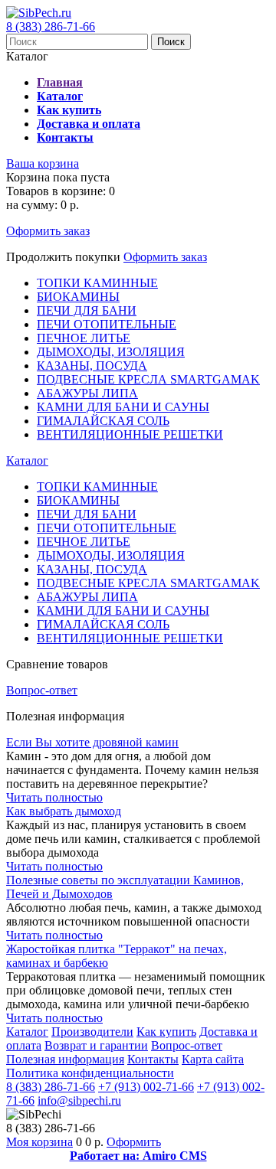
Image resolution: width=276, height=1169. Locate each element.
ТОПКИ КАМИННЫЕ (97, 282)
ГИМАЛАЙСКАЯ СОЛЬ (103, 420)
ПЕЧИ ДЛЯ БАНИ (86, 310)
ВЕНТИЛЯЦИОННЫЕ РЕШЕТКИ (130, 434)
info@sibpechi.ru (79, 1100)
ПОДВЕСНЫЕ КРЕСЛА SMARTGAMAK (148, 379)
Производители (92, 1031)
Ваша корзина (42, 163)
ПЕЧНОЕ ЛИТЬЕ (83, 337)
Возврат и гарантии (96, 1045)
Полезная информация (65, 1059)
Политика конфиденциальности (90, 1072)
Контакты (153, 1059)
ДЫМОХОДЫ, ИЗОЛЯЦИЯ (111, 351)
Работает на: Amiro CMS (138, 1155)
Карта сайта (213, 1059)
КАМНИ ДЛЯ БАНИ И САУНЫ (123, 406)
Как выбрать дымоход (63, 811)
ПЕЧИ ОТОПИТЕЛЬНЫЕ (106, 324)
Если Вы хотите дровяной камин (92, 742)
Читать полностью (54, 797)
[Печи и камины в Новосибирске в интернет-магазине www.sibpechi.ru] (38, 12)
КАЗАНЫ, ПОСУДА (92, 365)
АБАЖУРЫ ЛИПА (87, 393)
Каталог (27, 460)
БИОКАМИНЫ (78, 296)
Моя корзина (39, 1141)
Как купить (166, 1031)
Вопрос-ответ (41, 690)
